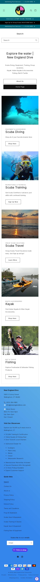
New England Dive (19, 572)
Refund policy (12, 575)
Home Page (20, 87)
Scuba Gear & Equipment (12, 517)
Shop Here (12, 143)
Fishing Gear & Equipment (13, 530)
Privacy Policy (9, 495)
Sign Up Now (13, 202)
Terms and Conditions (11, 508)
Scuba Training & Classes (12, 522)
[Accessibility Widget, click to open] (37, 579)
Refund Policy (9, 504)
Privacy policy (22, 575)
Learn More (12, 260)
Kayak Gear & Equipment (12, 526)
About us (7, 491)
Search (6, 482)
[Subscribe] (31, 543)
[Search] (36, 40)
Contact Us (7, 486)
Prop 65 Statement (10, 513)
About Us (20, 81)
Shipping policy (14, 577)
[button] (4, 10)
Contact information (27, 577)
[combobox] (20, 40)
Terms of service (33, 575)
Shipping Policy (9, 499)
